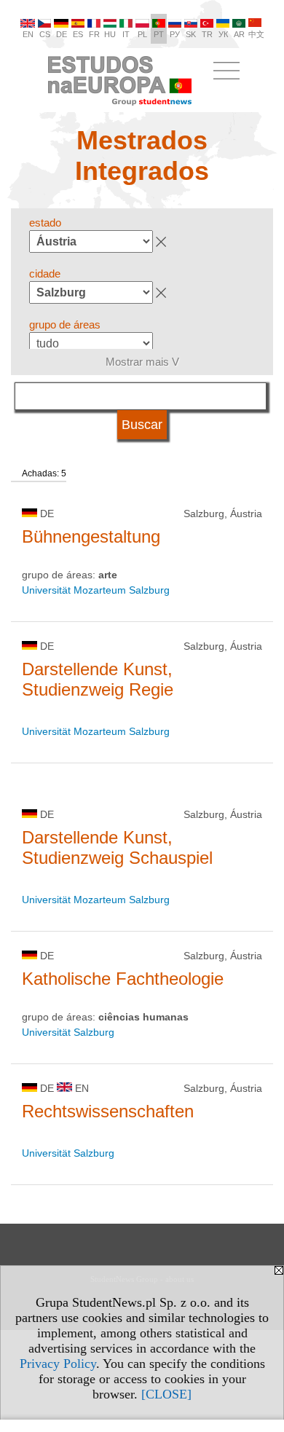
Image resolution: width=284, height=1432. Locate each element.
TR (207, 34)
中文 (256, 34)
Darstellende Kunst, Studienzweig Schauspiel (117, 847)
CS (44, 34)
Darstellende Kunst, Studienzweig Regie (97, 679)
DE (61, 34)
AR (239, 34)
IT (126, 34)
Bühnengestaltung (91, 536)
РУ (175, 34)
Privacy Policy (58, 1363)
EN (28, 34)
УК (223, 34)
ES (78, 34)
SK (191, 34)
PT (159, 34)
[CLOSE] (166, 1394)
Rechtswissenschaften (108, 1111)
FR (94, 34)
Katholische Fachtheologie (123, 978)
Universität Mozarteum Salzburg (96, 590)
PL (142, 34)
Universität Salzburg (68, 1032)
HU (110, 34)
